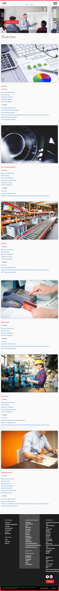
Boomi (7, 543)
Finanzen (4, 86)
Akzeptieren (54, 588)
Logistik (3, 243)
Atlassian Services (6, 483)
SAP (6, 539)
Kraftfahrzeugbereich (8, 167)
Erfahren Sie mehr (12, 22)
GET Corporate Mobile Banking (10, 110)
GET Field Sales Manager (8, 119)
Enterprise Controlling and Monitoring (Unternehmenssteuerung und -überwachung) (25, 115)
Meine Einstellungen (44, 588)
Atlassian (7, 541)
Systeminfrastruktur (7, 488)
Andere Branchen (6, 472)
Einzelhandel (5, 322)
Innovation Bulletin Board (8, 108)
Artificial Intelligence (7, 101)
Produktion (4, 396)
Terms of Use (8, 588)
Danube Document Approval (9, 117)
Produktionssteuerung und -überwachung (13, 420)
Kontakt (50, 581)
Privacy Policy (14, 588)
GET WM (3, 191)
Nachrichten (49, 564)
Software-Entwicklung (7, 92)
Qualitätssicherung (6, 99)
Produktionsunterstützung (8, 180)
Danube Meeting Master (8, 112)
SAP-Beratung (5, 94)
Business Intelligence (7, 97)
